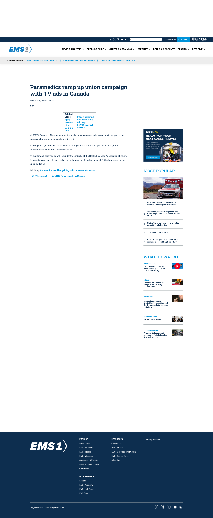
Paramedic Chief (150, 317)
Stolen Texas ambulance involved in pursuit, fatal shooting (163, 224)
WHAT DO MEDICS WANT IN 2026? (42, 60)
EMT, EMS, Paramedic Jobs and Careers (68, 176)
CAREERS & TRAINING (120, 49)
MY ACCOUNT (183, 39)
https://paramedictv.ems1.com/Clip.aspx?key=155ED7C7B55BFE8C (85, 122)
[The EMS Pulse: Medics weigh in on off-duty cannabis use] (177, 282)
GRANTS (182, 49)
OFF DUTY (142, 49)
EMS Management (39, 176)
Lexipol (46, 508)
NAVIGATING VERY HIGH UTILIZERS (79, 60)
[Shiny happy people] (177, 319)
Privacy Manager (153, 439)
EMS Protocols (149, 264)
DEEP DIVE (197, 49)
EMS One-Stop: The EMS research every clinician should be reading (154, 268)
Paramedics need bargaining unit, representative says (67, 170)
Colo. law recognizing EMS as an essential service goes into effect (161, 204)
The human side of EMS (157, 232)
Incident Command (150, 330)
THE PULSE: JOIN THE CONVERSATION (117, 60)
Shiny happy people (152, 319)
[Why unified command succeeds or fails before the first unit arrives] (177, 333)
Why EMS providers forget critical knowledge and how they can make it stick (163, 214)
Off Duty (146, 280)
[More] (83, 49)
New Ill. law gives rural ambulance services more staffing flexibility (162, 241)
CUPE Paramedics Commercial (69, 125)
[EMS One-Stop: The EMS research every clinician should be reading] (177, 266)
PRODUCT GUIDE (95, 49)
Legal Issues (148, 296)
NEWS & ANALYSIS (71, 49)
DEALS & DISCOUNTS (164, 49)
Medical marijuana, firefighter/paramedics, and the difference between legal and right (155, 304)
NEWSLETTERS (171, 39)
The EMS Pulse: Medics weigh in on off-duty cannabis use (153, 285)
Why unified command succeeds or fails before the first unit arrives (155, 335)
